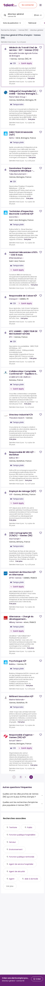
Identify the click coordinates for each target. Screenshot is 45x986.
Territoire (13, 827)
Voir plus (31, 78)
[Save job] (40, 47)
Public (29, 827)
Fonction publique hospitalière (22, 834)
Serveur (12, 842)
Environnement (15, 849)
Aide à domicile (31, 879)
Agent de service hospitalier (21, 864)
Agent (11, 879)
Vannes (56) (23, 30)
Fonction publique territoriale (21, 857)
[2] (31, 777)
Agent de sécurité (17, 871)
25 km (36, 15)
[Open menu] (40, 5)
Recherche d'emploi (8, 30)
